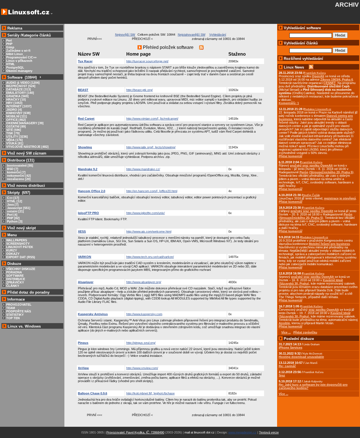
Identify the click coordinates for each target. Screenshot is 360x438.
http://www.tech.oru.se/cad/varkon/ (150, 256)
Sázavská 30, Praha (294, 283)
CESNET (329, 83)
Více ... (283, 394)
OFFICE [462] (16, 119)
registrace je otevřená (340, 198)
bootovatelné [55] (19, 165)
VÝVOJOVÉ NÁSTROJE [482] (27, 146)
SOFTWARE (15, 275)
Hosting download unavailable (301, 356)
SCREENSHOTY (18, 243)
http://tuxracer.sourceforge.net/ (147, 61)
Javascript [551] (18, 208)
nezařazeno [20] (18, 179)
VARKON (84, 256)
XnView (83, 368)
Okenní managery (19, 70)
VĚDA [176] (14, 140)
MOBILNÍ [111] (16, 116)
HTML (10, 64)
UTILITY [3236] (17, 136)
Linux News (294, 67)
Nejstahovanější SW (191, 34)
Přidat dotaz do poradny (28, 292)
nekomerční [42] (18, 175)
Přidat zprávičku (305, 332)
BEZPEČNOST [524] (20, 86)
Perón (304, 172)
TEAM (10, 308)
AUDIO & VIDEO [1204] (23, 82)
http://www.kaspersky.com (144, 314)
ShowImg (85, 147)
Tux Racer (85, 61)
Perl (9, 40)
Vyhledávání (217, 34)
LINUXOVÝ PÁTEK (19, 247)
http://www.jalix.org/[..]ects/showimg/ (151, 147)
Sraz (282, 375)
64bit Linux (14, 54)
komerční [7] (16, 172)
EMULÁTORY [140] (20, 92)
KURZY (11, 250)
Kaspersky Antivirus (93, 314)
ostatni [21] (15, 211)
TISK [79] (13, 133)
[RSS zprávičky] (311, 67)
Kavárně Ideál (333, 280)
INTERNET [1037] (19, 106)
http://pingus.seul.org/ (141, 342)
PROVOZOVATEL (19, 304)
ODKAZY (12, 253)
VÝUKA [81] (14, 143)
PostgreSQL (15, 67)
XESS (82, 231)
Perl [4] (11, 214)
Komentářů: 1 (289, 103)
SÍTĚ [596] (13, 129)
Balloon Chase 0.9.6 (92, 393)
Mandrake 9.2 (87, 169)
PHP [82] (13, 218)
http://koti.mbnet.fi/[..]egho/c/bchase (150, 393)
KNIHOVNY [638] (18, 113)
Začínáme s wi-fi (18, 50)
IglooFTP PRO (88, 213)
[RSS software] (201, 47)
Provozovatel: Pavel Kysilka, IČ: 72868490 (135, 432)
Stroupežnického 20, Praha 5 (331, 172)
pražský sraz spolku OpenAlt (311, 165)
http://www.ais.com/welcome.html (148, 231)
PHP (9, 44)
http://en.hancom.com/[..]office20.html (151, 191)
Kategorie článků (36, 35)
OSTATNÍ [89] (16, 126)
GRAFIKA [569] (17, 96)
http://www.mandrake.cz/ (143, 169)
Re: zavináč (287, 366)
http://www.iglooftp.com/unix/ (145, 213)
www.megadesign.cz (242, 432)
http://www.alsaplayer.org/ (143, 282)
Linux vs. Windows (24, 326)
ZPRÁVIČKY (15, 282)
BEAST (83, 90)
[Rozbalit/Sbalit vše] (40, 77)
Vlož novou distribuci (26, 185)
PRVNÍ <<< (94, 415)
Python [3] (14, 221)
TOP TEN (13, 318)
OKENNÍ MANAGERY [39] (25, 123)
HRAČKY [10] (16, 99)
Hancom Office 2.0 (91, 191)
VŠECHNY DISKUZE (20, 269)
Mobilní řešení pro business (329, 244)
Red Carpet (86, 118)
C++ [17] (12, 197)
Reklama (14, 28)
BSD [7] (12, 169)
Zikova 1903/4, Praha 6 (336, 79)
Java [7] (12, 204)
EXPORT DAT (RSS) (20, 257)
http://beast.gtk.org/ (139, 90)
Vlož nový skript (21, 228)
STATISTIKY (15, 314)
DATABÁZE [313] (18, 89)
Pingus (83, 342)
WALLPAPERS (16, 240)
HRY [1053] (14, 103)
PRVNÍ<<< (94, 38)
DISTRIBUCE (15, 279)
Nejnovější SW (125, 34)
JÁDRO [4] (14, 109)
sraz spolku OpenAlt (324, 309)
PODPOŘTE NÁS (18, 311)
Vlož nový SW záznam (26, 153)
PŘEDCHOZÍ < (142, 38)
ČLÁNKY (12, 285)
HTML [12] (14, 201)
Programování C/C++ (21, 57)
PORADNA (14, 272)
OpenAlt (318, 76)
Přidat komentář (290, 156)
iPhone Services (290, 347)
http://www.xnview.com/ (142, 368)
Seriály (13, 35)
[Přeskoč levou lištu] (51, 13)
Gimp (10, 47)
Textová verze (269, 432)
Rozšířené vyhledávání (303, 58)
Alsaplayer (85, 282)
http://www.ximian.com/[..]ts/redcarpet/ (152, 118)
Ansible (284, 323)
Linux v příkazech (19, 60)
